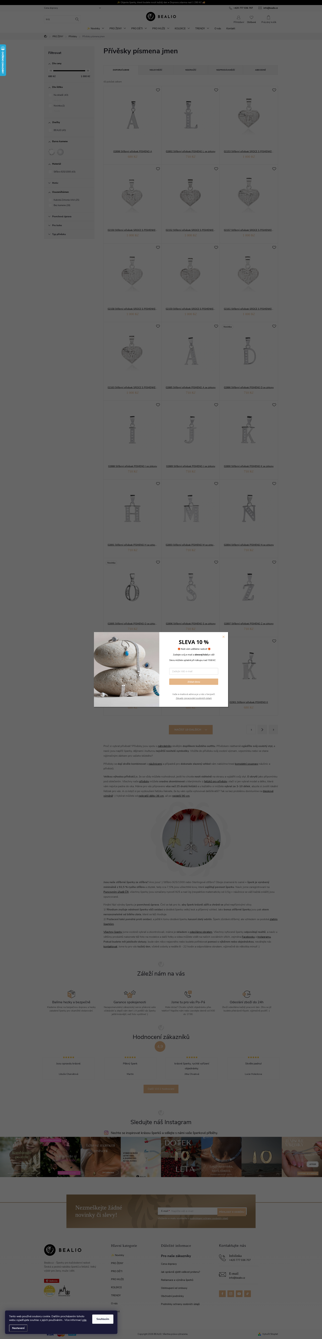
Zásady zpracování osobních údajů (194, 698)
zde (84, 1320)
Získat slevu (193, 681)
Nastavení (18, 1328)
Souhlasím (102, 1319)
